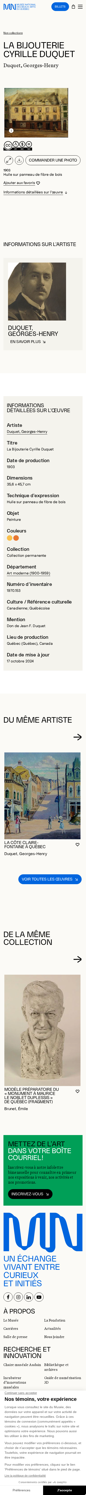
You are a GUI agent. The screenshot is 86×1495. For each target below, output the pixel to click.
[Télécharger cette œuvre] (19, 160)
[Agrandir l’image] (8, 160)
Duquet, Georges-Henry (27, 431)
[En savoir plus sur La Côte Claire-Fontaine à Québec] (42, 795)
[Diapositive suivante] (77, 737)
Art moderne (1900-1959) (28, 573)
